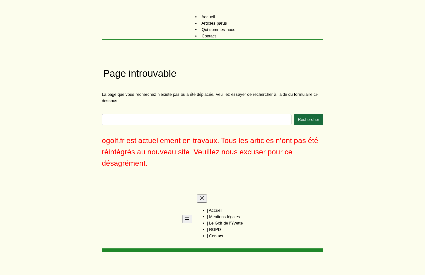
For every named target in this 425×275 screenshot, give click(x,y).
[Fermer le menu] (202, 198)
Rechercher (308, 119)
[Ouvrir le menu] (187, 219)
